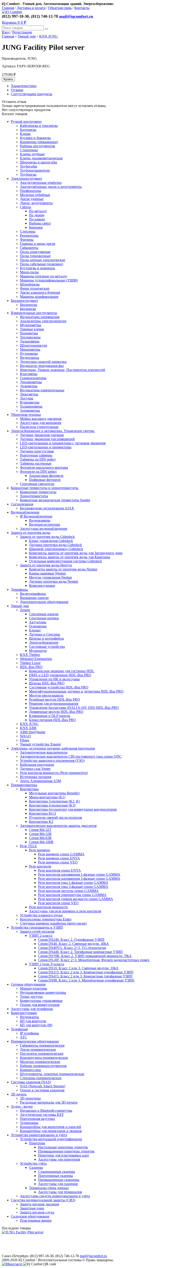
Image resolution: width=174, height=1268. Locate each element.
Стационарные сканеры (56, 1171)
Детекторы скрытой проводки (43, 362)
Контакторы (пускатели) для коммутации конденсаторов (73, 809)
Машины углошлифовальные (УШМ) (49, 280)
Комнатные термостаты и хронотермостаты (44, 488)
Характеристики (23, 86)
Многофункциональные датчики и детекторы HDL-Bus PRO (76, 691)
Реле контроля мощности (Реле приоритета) (54, 773)
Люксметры (29, 394)
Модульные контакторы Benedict (54, 793)
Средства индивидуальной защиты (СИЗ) (43, 1200)
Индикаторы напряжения (39, 317)
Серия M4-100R (41, 842)
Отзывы (17, 90)
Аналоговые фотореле (46, 476)
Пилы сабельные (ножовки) (41, 264)
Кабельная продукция (37, 764)
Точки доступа (31, 996)
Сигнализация (22, 504)
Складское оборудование (30, 1216)
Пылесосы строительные (39, 427)
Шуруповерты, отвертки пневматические (52, 1074)
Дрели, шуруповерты (36, 203)
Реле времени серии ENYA (59, 858)
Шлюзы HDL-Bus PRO (47, 683)
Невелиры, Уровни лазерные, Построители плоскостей (62, 370)
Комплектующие (42, 585)
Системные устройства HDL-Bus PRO (58, 687)
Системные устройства (47, 646)
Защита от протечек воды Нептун (46, 565)
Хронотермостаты (34, 496)
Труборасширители (35, 170)
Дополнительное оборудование (44, 602)
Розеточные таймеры (36, 455)
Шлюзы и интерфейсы (46, 638)
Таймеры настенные (35, 463)
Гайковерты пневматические (42, 1045)
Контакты (81, 8)
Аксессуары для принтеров (59, 1159)
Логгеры (26, 398)
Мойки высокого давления (40, 419)
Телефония (19, 1029)
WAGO (25, 736)
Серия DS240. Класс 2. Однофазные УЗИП (71, 940)
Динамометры (31, 382)
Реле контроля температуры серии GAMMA (72, 895)
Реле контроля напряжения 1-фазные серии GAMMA (79, 874)
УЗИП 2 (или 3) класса (46, 964)
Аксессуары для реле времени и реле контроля (65, 911)
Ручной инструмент (26, 121)
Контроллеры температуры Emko (45, 919)
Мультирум (37, 651)
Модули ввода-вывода (46, 695)
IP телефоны (29, 1033)
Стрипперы (29, 150)
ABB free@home (32, 732)
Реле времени (39, 850)
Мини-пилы (29, 272)
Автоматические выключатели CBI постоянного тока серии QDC (71, 756)
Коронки (36, 227)
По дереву (37, 215)
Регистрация (22, 32)
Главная (8, 8)
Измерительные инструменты (34, 313)
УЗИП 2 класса (40, 935)
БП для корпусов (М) (36, 1025)
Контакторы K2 (41, 821)
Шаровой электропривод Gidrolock (56, 549)
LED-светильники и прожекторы (45, 447)
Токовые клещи (32, 329)
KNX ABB (28, 728)
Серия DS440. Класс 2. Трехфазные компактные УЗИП (80, 952)
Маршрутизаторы (33, 988)
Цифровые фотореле (45, 480)
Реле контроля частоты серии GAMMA (68, 891)
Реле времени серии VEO (58, 862)
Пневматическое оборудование (35, 1041)
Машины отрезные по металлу (43, 276)
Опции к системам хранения (42, 1090)
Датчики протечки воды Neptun (53, 581)
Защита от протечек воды (30, 533)
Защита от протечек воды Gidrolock (47, 537)
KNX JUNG (48, 36)
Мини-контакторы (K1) (47, 797)
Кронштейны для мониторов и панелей (50, 1127)
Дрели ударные (32, 199)
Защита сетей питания (37, 931)
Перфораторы (30, 191)
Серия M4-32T (40, 830)
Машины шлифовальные (39, 296)
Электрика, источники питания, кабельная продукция (53, 748)
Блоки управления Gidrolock (51, 541)
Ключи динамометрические (41, 158)
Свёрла (25, 207)
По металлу (38, 211)
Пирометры (29, 333)
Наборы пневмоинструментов (43, 1066)
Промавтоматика (24, 785)
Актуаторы (37, 622)
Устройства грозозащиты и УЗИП (37, 927)
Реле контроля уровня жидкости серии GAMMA (75, 899)
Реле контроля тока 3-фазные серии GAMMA (73, 887)
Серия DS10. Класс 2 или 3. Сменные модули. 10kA (78, 968)
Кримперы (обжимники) (39, 142)
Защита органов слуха (37, 1212)
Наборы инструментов (37, 146)
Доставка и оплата (31, 8)
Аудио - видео (22, 1106)
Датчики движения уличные (42, 435)
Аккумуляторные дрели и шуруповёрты (51, 187)
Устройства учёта (33, 1163)
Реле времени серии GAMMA (61, 854)
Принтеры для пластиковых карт (63, 1155)
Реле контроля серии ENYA (59, 870)
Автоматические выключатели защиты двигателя (58, 826)
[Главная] (12, 12)
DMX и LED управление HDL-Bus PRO (60, 675)
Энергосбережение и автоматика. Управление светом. (53, 431)
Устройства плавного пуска (41, 915)
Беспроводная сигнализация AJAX (47, 508)
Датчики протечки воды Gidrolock (55, 545)
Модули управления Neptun (50, 577)
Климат (35, 630)
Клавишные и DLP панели (49, 716)
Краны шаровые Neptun (47, 573)
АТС (23, 1037)
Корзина (14, 22)
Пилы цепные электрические (42, 260)
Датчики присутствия (37, 451)
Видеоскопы (29, 358)
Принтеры (37, 1143)
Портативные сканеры (55, 1176)
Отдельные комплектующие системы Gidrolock (65, 561)
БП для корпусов (33, 1021)
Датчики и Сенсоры (44, 634)
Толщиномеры (31, 406)
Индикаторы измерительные (42, 390)
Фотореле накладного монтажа (44, 467)
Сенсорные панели (43, 614)
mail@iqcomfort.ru (76, 16)
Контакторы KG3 (42, 813)
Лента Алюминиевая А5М (40, 781)
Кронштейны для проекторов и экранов (51, 1131)
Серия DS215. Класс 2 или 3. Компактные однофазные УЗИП (85, 972)
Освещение (38, 626)
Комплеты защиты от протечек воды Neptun (63, 569)
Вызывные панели (34, 598)
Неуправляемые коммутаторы (43, 992)
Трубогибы (28, 166)
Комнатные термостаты (38, 492)
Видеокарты (29, 1017)
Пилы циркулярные (35, 252)
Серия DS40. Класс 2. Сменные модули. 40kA (73, 944)
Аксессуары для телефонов (32, 1009)
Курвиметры (29, 402)
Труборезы (28, 174)
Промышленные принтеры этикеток (66, 1151)
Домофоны (19, 589)
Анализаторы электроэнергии (43, 321)
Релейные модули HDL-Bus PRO (54, 699)
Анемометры (30, 410)
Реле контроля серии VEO (58, 903)
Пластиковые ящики (36, 1220)
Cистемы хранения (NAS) (31, 1082)
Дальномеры (29, 341)
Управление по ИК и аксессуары (54, 679)
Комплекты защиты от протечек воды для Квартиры (69, 557)
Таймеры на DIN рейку (38, 459)
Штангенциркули (33, 345)
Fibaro (24, 740)
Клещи (25, 134)
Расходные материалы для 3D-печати (48, 1102)
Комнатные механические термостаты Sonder (55, 500)
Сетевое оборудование (28, 984)
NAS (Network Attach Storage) (42, 1086)
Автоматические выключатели (44, 752)
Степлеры (27, 231)
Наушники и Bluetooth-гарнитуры (46, 1110)
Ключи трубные (32, 154)
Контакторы (29, 789)
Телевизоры (29, 1123)
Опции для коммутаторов (40, 1005)
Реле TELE (28, 846)
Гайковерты (29, 248)
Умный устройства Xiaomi (40, 744)
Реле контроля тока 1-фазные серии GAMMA (73, 883)
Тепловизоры (30, 337)
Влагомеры (28, 374)
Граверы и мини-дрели (37, 244)
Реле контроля (40, 866)
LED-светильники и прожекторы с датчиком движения (63, 443)
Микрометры (30, 349)
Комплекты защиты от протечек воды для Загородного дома (75, 553)
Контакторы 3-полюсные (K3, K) (54, 801)
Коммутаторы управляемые (41, 1001)
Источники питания (35, 777)
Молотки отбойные (35, 195)
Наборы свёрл (40, 223)
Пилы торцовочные (35, 256)
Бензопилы (28, 305)
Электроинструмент (26, 178)
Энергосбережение (43, 642)
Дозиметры (28, 386)
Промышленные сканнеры (58, 1180)
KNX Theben (30, 655)
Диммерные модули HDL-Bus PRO (56, 712)
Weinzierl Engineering (36, 659)
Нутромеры (29, 353)
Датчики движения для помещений (47, 439)
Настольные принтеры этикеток (63, 1147)
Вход (6, 32)
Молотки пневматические (40, 1062)
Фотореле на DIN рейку (38, 471)
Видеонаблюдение (25, 512)
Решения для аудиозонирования (53, 703)
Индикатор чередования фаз (42, 366)
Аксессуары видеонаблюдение (43, 528)
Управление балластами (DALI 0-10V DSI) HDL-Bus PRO (74, 708)
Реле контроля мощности (48, 907)
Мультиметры (30, 325)
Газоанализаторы (33, 378)
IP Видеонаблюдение (36, 516)
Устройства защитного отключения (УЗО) (52, 760)
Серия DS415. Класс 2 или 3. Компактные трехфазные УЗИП (85, 976)
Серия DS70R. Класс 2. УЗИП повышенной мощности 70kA (85, 956)
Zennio (25, 610)
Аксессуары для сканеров (58, 1184)
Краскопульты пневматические (44, 1058)
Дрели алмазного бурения (40, 292)
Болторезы (28, 130)
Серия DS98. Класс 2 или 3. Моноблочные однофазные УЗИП (86, 980)
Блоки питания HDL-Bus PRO (52, 720)
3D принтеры (30, 1098)
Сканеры (36, 1167)
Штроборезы (30, 284)
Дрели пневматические (38, 1049)
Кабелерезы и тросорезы (39, 126)
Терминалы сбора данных (49, 1188)
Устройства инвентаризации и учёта (39, 1135)
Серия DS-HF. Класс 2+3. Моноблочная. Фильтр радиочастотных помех (94, 960)
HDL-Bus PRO (31, 667)
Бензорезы (28, 309)
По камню (37, 219)
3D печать (19, 1094)
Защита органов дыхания (39, 1204)
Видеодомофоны (33, 594)
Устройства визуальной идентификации (51, 1139)
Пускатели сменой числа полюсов (55, 817)
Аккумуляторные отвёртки (41, 183)
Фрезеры (27, 239)
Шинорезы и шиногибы (38, 162)
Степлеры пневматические (41, 1078)
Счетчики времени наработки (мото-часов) (53, 923)
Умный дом (27, 36)
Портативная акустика (37, 1119)
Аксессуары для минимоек (40, 423)
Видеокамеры (39, 520)
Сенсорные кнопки (44, 618)
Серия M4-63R (40, 838)
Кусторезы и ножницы (37, 268)
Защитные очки (32, 1208)
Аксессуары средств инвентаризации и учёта (55, 1196)
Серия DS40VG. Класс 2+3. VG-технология (72, 948)
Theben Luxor (30, 663)
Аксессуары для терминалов (60, 1192)
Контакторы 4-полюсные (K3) (52, 805)
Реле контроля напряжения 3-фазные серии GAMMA (79, 878)
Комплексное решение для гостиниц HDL (61, 671)
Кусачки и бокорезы (35, 138)
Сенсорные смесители (37, 484)
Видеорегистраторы (44, 524)
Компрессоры (30, 1070)
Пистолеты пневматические (41, 1053)
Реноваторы (29, 235)
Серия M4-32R (40, 834)
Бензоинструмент (24, 301)
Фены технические (34, 288)
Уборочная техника (26, 414)
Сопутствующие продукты (31, 94)
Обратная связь (60, 8)
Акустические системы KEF (42, 1115)
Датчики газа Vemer (35, 769)
